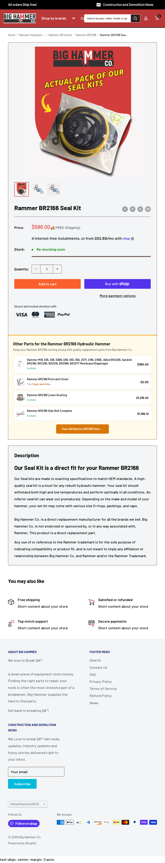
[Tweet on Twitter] (140, 209)
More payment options (118, 295)
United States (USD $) (24, 804)
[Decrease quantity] (36, 269)
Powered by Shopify (22, 843)
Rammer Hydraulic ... (32, 35)
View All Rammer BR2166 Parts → (82, 429)
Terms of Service (103, 688)
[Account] (146, 18)
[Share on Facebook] (125, 209)
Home (11, 35)
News (94, 703)
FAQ (93, 674)
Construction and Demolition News (128, 4)
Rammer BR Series (60, 35)
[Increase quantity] (57, 269)
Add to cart (47, 284)
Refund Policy (101, 695)
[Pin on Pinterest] (132, 209)
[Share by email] (148, 209)
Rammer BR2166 (86, 35)
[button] (73, 18)
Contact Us (98, 667)
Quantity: (21, 269)
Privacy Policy (101, 681)
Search (95, 660)
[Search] (135, 18)
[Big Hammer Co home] (20, 18)
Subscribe (22, 784)
